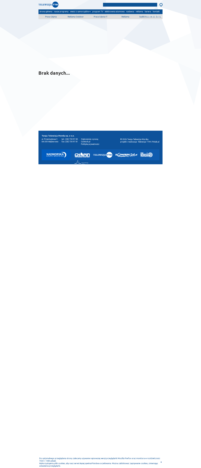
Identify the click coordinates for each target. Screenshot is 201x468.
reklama (139, 12)
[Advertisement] (100, 43)
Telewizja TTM (144, 142)
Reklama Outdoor (76, 17)
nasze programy (61, 12)
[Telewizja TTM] (102, 155)
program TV (97, 12)
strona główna (46, 12)
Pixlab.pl (155, 142)
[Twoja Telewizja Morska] (71, 5)
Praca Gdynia (51, 17)
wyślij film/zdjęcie (154, 16)
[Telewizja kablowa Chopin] (82, 155)
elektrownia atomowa (115, 12)
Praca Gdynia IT (100, 17)
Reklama (125, 17)
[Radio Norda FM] (147, 155)
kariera (148, 12)
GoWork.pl (85, 142)
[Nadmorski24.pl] (126, 155)
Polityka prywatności (90, 144)
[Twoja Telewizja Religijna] (81, 163)
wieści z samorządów (79, 12)
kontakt (156, 12)
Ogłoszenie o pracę (89, 139)
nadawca (130, 12)
